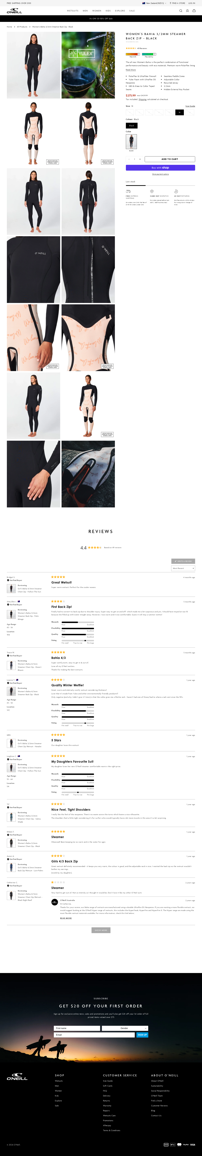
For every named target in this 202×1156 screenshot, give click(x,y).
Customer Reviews (159, 1105)
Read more (131, 70)
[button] (136, 48)
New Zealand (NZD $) (155, 3)
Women (58, 1090)
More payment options (160, 174)
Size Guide (190, 106)
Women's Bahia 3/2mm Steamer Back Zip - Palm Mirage (28, 616)
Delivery (106, 1095)
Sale (57, 1105)
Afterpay (107, 1125)
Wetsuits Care (109, 1115)
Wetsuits (59, 1081)
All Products (22, 27)
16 (191, 113)
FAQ (105, 1090)
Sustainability (157, 1085)
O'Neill (17, 1144)
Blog (153, 1110)
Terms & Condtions (111, 1130)
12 (171, 113)
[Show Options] (145, 1028)
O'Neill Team (157, 1095)
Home (9, 27)
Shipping (142, 99)
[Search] (181, 10)
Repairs (106, 1110)
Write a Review (186, 562)
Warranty (107, 1105)
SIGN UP (142, 1035)
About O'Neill (157, 1081)
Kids (57, 1095)
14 (180, 112)
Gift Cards (107, 1085)
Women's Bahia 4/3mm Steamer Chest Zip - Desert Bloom (29, 667)
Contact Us (156, 1115)
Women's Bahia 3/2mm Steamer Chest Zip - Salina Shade (29, 819)
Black (131, 125)
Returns (106, 1100)
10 (161, 113)
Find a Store (156, 1100)
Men (57, 1085)
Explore (58, 1100)
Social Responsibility (160, 1090)
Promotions (108, 1120)
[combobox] (124, 1028)
